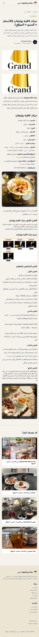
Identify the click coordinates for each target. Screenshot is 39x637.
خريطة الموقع (33, 598)
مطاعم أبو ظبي (33, 612)
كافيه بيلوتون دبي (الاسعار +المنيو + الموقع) (22, 551)
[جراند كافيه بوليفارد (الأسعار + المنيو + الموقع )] (19, 84)
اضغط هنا (23, 164)
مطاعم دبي (34, 607)
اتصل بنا (35, 595)
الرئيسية (35, 11)
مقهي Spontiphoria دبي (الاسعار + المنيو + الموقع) (20, 522)
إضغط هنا (19, 157)
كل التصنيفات (33, 590)
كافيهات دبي (27, 11)
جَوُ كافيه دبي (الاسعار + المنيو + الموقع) (24, 492)
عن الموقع (34, 593)
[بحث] (3, 3)
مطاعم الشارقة (33, 621)
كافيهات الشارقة (32, 623)
